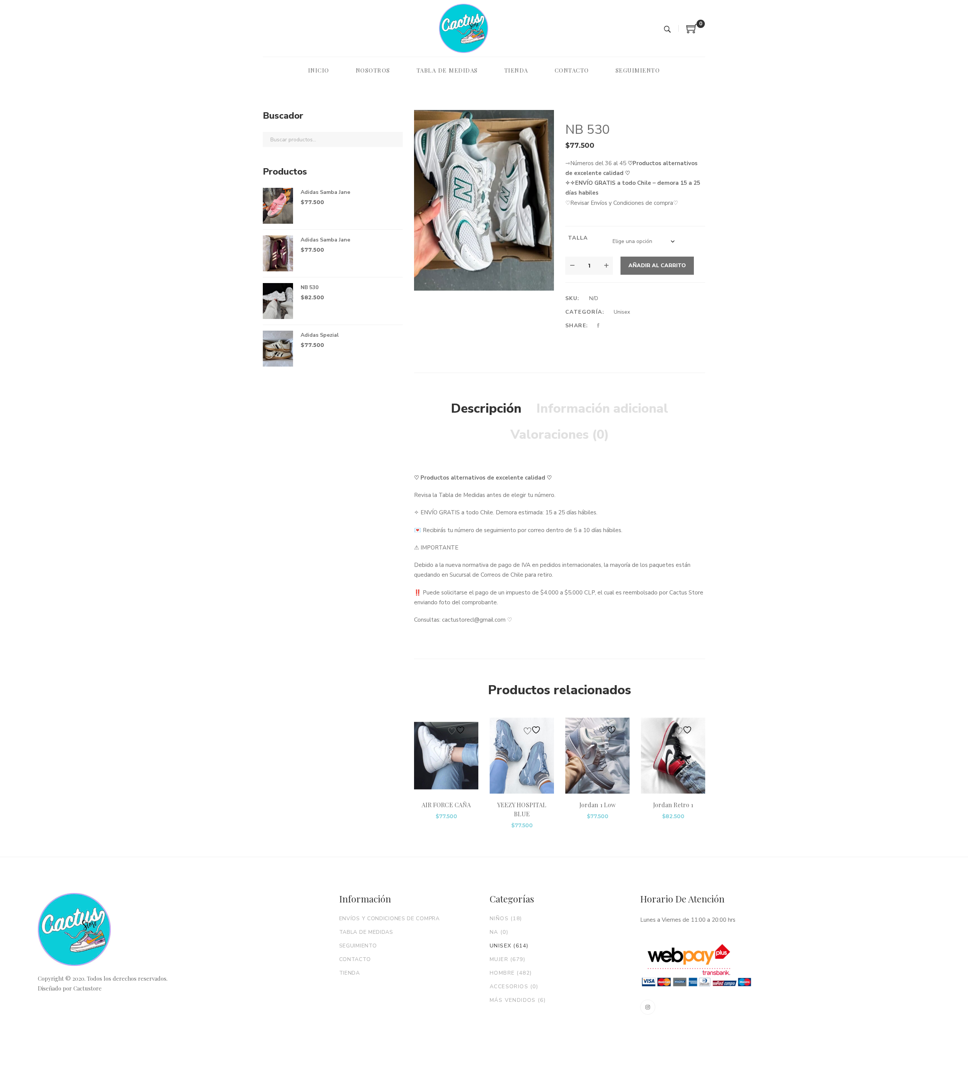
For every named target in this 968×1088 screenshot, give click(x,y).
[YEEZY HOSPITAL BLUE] (522, 756)
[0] (692, 31)
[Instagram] (647, 1007)
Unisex (622, 312)
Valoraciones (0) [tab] (559, 434)
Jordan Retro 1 (673, 805)
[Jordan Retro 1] (673, 756)
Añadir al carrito (657, 265)
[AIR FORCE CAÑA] (446, 756)
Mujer (507, 959)
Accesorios (514, 986)
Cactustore (87, 988)
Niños (506, 918)
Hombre (511, 973)
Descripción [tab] (486, 408)
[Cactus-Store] (463, 28)
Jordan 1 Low (597, 805)
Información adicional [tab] (602, 408)
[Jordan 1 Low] (597, 756)
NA (499, 932)
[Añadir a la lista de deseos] (457, 730)
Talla (578, 237)
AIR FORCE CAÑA (446, 805)
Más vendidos (518, 1000)
